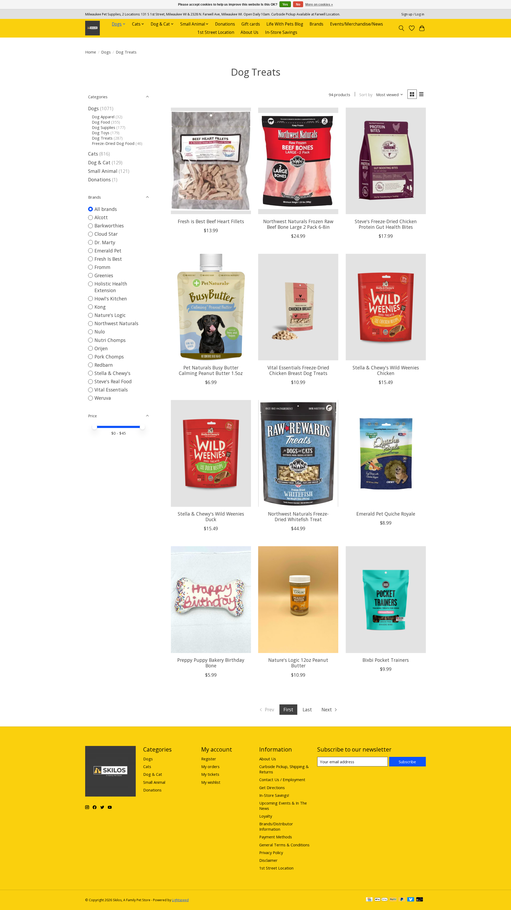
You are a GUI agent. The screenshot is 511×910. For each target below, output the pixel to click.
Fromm (102, 267)
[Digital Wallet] (381, 900)
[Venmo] (410, 900)
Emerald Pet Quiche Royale (385, 514)
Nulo (99, 331)
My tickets (210, 774)
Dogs (106, 52)
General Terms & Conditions (284, 844)
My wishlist (210, 782)
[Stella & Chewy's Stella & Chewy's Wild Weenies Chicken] (386, 307)
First (288, 709)
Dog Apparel (103, 116)
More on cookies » (319, 4)
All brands (105, 209)
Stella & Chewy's (112, 373)
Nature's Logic (110, 315)
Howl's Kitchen (110, 298)
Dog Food (101, 122)
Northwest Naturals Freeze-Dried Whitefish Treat (298, 517)
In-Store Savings (281, 32)
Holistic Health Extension (110, 286)
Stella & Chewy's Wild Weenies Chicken (386, 370)
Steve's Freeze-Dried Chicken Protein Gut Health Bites (386, 224)
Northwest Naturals (116, 323)
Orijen (101, 348)
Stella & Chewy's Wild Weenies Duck (211, 517)
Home (90, 52)
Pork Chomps (109, 356)
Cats (93, 153)
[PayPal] (393, 900)
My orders (210, 766)
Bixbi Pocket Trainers (385, 660)
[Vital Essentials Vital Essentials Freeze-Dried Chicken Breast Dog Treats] (298, 307)
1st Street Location (215, 32)
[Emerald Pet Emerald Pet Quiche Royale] (386, 453)
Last (307, 709)
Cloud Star (106, 234)
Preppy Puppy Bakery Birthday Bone (210, 663)
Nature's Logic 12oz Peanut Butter (298, 663)
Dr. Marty (104, 242)
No (298, 4)
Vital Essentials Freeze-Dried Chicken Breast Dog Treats (298, 370)
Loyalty (265, 816)
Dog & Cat (99, 162)
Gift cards (250, 24)
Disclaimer (268, 860)
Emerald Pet (107, 250)
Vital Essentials (111, 389)
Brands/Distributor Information (276, 826)
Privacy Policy (271, 852)
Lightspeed (180, 900)
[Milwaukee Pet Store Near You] (92, 28)
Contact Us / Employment (282, 779)
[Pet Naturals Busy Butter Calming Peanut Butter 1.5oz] (211, 307)
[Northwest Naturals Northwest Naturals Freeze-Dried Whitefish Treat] (298, 453)
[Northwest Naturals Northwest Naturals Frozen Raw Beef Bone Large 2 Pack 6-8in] (298, 161)
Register (208, 758)
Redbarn (103, 365)
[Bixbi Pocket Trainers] (386, 599)
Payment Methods (275, 836)
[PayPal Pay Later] (401, 900)
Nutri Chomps (110, 340)
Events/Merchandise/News (356, 24)
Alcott (101, 217)
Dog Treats (102, 138)
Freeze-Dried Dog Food (113, 143)
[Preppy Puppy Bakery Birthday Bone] (211, 599)
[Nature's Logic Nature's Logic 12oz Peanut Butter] (298, 599)
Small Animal (102, 171)
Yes (285, 4)
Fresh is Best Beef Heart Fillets (211, 221)
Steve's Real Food (113, 381)
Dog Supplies (103, 127)
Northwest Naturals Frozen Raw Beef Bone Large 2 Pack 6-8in (298, 224)
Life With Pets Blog (284, 24)
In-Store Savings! (274, 795)
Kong (100, 307)
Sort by (365, 94)
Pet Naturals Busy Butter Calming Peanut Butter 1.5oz (211, 370)
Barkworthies (109, 225)
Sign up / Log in (412, 14)
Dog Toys (100, 132)
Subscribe (407, 761)
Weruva (102, 398)
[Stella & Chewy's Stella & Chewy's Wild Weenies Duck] (211, 453)
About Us (249, 32)
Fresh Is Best (108, 259)
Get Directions (272, 787)
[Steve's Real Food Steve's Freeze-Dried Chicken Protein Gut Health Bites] (386, 161)
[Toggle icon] (401, 28)
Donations (225, 24)
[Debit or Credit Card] (419, 900)
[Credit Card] (369, 900)
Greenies (103, 275)
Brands (316, 24)
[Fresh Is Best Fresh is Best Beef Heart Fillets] (211, 161)
